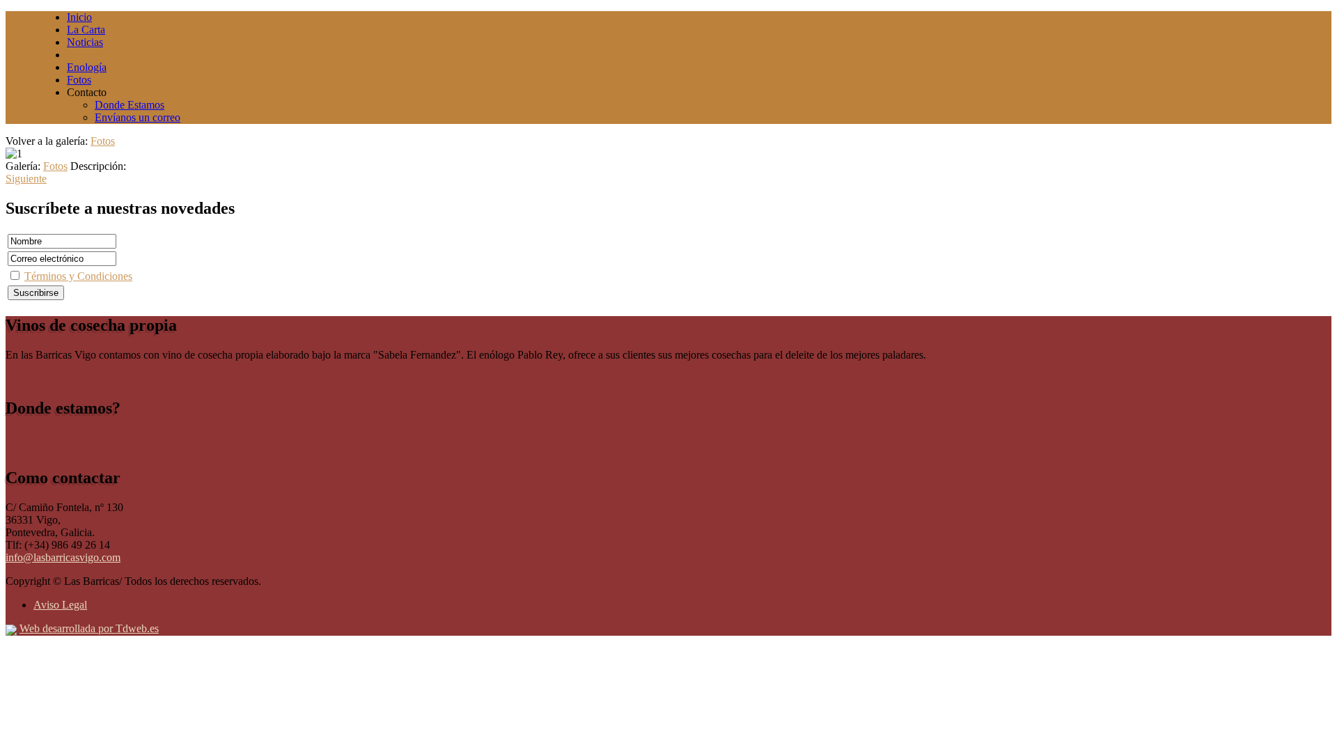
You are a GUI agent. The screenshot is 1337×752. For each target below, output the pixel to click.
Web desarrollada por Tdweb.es (89, 628)
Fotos (103, 141)
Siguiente (26, 179)
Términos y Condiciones (78, 276)
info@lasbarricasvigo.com (63, 557)
